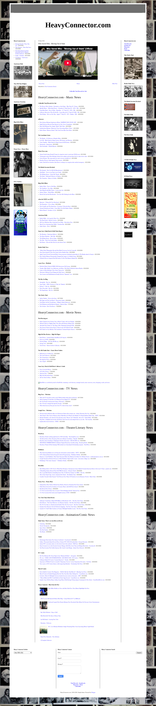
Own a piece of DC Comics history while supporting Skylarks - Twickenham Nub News (61, 563)
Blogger (93, 692)
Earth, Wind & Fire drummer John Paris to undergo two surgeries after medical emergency (62, 162)
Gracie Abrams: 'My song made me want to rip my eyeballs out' (55, 158)
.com (78, 25)
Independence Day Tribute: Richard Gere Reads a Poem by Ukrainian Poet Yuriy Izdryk (61, 484)
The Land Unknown (45, 355)
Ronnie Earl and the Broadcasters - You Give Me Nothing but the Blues (57, 194)
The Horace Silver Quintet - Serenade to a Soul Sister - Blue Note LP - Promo (59, 106)
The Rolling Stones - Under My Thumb (49, 174)
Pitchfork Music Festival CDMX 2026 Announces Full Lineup (55, 266)
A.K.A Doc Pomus (44, 371)
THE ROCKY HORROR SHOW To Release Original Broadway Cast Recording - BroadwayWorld (63, 442)
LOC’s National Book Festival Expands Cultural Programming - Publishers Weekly (60, 454)
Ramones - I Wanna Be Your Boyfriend (49, 202)
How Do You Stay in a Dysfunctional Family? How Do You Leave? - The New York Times (62, 504)
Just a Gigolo (43, 361)
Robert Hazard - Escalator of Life (48, 210)
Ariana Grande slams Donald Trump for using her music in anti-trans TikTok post (60, 154)
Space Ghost (43, 527)
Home (78, 83)
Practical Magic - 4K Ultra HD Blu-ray (49, 341)
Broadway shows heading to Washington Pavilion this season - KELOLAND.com (59, 440)
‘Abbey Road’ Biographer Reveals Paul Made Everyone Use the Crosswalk (58, 250)
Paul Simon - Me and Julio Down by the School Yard (53, 242)
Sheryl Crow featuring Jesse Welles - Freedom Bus (52, 224)
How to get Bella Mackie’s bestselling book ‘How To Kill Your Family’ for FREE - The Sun (62, 472)
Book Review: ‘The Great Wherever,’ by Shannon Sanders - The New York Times (60, 502)
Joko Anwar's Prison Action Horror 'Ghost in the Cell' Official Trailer (56, 327)
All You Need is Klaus (45, 377)
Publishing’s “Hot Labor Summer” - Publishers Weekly (53, 460)
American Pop (43, 373)
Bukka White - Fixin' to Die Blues (48, 186)
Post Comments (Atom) (50, 86)
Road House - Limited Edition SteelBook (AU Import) (53, 337)
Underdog (42, 523)
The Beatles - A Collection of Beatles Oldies (50, 138)
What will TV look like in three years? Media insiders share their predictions (58, 397)
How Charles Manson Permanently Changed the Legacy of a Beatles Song (58, 256)
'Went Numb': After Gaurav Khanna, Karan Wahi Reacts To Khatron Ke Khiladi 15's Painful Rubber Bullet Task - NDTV (69, 415)
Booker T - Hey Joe (44, 286)
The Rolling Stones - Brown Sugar (48, 238)
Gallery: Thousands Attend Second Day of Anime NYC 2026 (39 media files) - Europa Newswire (63, 542)
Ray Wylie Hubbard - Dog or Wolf (49, 612)
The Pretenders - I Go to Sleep (47, 204)
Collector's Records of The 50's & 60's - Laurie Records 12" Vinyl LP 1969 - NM (59, 112)
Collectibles (127, 50)
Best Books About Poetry (46, 488)
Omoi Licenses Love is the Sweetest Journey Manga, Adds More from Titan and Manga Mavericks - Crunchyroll (67, 545)
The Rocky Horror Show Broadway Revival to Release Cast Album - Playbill (58, 438)
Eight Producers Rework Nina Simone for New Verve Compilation (56, 124)
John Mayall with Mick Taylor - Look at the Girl (51, 190)
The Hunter (42, 531)
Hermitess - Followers (46, 623)
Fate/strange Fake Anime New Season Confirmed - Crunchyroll (55, 540)
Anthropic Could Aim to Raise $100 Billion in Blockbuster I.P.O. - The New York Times (61, 500)
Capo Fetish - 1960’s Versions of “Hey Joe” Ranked (52, 284)
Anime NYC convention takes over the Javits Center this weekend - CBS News (59, 543)
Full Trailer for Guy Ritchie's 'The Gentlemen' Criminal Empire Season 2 (57, 329)
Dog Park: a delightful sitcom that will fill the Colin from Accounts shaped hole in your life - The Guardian (66, 419)
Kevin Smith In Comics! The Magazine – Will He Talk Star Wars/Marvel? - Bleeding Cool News (63, 572)
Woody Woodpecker (45, 525)
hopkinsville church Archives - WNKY (49, 421)
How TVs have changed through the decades (51, 403)
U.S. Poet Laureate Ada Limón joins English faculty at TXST (55, 492)
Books (125, 48)
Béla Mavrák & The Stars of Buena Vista (50, 615)
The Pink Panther (44, 530)
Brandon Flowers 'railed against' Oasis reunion (51, 160)
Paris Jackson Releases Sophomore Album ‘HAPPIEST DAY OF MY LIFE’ (58, 122)
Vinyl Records (127, 43)
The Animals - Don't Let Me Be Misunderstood (51, 170)
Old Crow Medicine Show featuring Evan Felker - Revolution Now (56, 222)
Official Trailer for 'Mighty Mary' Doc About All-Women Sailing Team (57, 323)
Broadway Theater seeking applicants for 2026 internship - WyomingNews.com (59, 436)
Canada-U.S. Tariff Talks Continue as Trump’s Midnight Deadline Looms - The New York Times (63, 508)
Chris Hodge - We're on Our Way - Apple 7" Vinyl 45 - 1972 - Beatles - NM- (58, 114)
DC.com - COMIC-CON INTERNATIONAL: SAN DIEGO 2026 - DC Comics (59, 557)
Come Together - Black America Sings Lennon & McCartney (55, 142)
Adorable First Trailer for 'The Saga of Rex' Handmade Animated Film (57, 325)
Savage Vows (43, 343)
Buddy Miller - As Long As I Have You (49, 218)
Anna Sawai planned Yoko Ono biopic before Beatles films (54, 252)
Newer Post (41, 83)
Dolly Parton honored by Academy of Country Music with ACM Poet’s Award (59, 486)
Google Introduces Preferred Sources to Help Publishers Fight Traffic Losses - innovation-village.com (65, 458)
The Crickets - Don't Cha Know (47, 306)
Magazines (127, 47)
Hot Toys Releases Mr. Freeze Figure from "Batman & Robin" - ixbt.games (58, 555)
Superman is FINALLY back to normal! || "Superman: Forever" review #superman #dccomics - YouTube (65, 561)
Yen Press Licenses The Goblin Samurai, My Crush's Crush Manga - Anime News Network (62, 547)
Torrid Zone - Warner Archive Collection (50, 345)
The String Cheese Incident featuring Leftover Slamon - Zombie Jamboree (22, 52)
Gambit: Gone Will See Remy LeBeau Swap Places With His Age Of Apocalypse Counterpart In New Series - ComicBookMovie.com (72, 579)
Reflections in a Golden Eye (46, 353)
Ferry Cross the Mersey (45, 369)
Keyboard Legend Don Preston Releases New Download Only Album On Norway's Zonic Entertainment (73, 602)
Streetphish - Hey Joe (45, 282)
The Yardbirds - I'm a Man (46, 188)
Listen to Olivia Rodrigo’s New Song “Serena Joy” (52, 270)
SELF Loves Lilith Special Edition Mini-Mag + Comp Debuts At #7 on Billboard (60, 598)
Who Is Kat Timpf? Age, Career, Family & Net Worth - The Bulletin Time (58, 474)
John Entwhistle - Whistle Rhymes (48, 146)
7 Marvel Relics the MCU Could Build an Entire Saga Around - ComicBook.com (59, 577)
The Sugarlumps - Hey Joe (46, 290)
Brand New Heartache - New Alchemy (50, 636)
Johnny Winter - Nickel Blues (47, 192)
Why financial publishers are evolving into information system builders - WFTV (59, 452)
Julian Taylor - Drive (45, 226)
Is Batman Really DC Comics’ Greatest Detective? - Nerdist (54, 560)
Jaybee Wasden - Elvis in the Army (48, 298)
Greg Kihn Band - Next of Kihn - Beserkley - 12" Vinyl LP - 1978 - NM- (58, 110)
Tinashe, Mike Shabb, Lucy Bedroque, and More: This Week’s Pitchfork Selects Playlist (61, 268)
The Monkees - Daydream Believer (48, 234)
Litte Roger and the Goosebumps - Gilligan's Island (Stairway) (55, 302)
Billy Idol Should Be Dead (46, 375)
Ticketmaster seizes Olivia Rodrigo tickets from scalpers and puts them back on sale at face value (63, 156)
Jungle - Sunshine (19, 55)
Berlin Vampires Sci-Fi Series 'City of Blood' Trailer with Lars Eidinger (57, 321)
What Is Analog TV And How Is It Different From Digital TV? (55, 399)
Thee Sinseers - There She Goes (23, 47)
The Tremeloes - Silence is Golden (48, 178)
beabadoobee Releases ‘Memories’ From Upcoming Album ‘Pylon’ (56, 128)
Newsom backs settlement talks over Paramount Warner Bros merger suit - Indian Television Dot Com (64, 413)
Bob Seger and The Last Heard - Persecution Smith (52, 300)
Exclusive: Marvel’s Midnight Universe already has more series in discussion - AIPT (60, 575)
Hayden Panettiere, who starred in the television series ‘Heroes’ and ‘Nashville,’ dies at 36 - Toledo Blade (65, 417)
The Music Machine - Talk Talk (47, 236)
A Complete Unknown (46, 640)
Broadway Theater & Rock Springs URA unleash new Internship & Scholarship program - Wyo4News (65, 444)
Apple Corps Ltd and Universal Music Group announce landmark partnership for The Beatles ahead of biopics (67, 254)
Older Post (114, 83)
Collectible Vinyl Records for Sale (78, 91)
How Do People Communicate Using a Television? (52, 401)
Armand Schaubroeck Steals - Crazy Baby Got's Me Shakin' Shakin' (56, 208)
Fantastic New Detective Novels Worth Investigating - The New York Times (58, 506)
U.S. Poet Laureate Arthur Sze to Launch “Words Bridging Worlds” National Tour (60, 490)
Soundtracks (127, 45)
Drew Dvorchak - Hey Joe (46, 288)
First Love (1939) (44, 339)
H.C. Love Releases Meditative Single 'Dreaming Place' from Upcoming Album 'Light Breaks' (71, 626)
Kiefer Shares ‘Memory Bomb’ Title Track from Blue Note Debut (56, 130)
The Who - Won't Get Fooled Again (48, 240)
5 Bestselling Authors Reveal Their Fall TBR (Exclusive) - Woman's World (58, 470)
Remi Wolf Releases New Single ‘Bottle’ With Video (52, 126)
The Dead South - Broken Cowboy (48, 220)
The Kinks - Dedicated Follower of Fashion (50, 176)
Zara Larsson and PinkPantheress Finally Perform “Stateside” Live (56, 274)
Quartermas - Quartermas (46, 144)
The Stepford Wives (44, 359)
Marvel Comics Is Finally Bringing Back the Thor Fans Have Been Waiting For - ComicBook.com (64, 573)
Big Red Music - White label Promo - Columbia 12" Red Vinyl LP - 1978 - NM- (59, 108)
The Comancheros (44, 357)
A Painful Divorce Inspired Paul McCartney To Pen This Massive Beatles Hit (58, 258)
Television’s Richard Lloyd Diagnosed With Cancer (52, 272)
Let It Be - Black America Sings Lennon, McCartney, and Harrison (56, 140)
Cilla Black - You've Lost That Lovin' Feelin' (50, 172)
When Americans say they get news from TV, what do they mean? (56, 405)
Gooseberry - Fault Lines (21, 57)
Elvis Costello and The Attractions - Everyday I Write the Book (55, 206)
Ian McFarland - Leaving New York (49, 619)
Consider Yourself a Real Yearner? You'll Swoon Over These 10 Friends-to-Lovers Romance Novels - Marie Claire (68, 476)
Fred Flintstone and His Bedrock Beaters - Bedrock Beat (53, 304)
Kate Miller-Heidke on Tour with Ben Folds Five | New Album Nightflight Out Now (68, 588)
